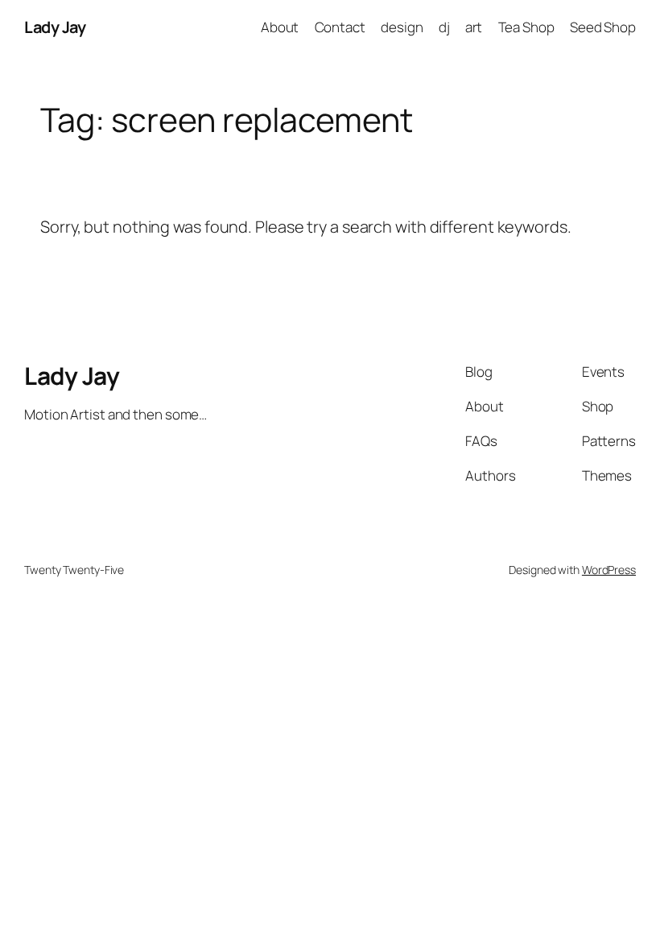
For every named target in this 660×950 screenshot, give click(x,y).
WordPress (609, 569)
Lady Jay (54, 27)
